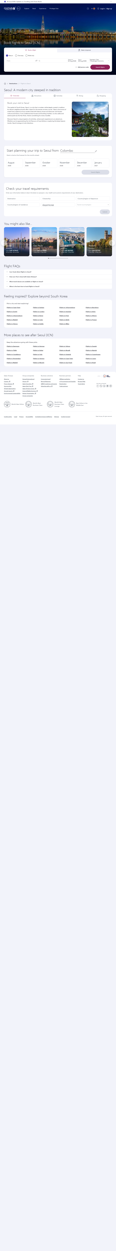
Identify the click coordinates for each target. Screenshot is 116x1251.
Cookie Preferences (85, 1245)
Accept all (100, 1245)
